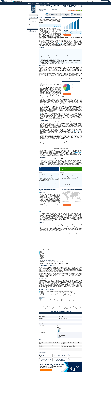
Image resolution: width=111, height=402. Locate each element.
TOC (29, 19)
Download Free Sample (67, 35)
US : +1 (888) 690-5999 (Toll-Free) (32, 30)
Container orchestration (78, 152)
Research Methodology (32, 21)
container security (60, 43)
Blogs (92, 1)
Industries (83, 1)
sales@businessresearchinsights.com (32, 32)
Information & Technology (35, 3)
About (95, 1)
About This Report (32, 17)
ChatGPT (32, 24)
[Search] (109, 1)
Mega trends (88, 1)
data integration (76, 131)
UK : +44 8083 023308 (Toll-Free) (32, 31)
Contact (98, 1)
